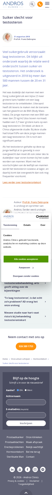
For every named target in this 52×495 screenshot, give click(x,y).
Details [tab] (27, 225)
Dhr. (21, 390)
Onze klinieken (34, 437)
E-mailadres (17, 409)
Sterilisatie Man (15, 456)
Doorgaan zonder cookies (26, 276)
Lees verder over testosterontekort (22, 182)
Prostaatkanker (15, 437)
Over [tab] (42, 225)
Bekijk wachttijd (34, 447)
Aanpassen (24, 267)
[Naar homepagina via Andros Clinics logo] (13, 6)
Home (5, 359)
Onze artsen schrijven (20, 359)
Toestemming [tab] (10, 225)
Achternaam (13, 396)
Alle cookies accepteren (26, 259)
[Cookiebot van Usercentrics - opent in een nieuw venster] (37, 217)
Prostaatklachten (14, 442)
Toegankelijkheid (26, 484)
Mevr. (30, 390)
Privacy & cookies (16, 480)
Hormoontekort (40, 359)
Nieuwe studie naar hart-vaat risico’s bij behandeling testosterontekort (21, 316)
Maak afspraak (34, 442)
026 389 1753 (26, 346)
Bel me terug (33, 451)
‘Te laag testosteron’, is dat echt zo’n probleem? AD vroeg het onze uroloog (23, 301)
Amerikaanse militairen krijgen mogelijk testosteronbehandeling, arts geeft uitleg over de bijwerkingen (22, 283)
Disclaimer (34, 480)
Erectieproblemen (14, 447)
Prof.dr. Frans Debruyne (25, 39)
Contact (30, 456)
